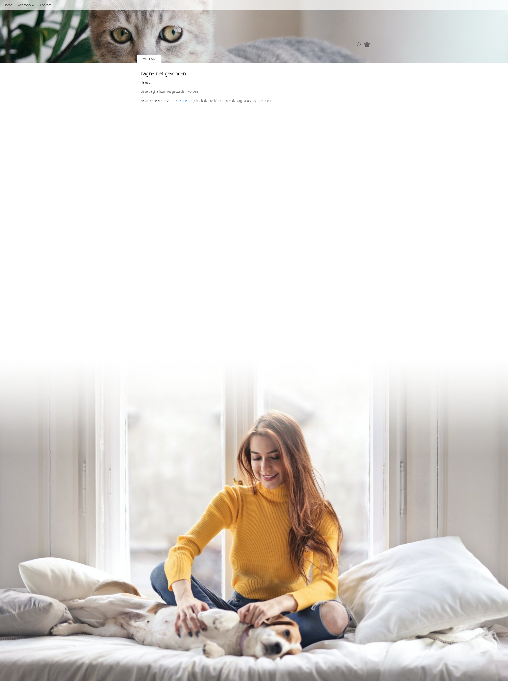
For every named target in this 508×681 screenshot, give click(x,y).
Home (8, 5)
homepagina (179, 100)
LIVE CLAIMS (149, 58)
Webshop (24, 5)
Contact (45, 5)
